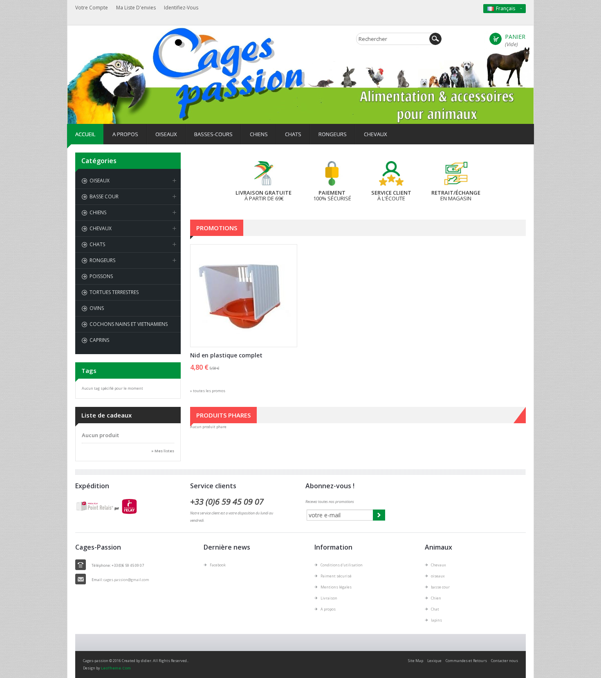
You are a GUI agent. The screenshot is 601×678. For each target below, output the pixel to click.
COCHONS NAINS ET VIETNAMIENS (129, 324)
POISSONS (101, 276)
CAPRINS (99, 340)
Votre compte (91, 7)
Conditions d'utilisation (342, 565)
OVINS (97, 308)
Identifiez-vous (181, 7)
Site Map (415, 660)
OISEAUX (100, 180)
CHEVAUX (101, 228)
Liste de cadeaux (106, 415)
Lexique (434, 660)
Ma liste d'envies (136, 7)
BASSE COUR (104, 196)
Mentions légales (336, 587)
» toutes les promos (207, 390)
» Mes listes (162, 450)
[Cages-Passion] (147, 50)
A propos (328, 609)
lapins (436, 620)
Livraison (329, 598)
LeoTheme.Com (116, 668)
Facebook (218, 565)
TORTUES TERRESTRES (114, 292)
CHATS (97, 244)
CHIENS (98, 212)
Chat (435, 609)
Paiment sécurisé (336, 576)
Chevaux (438, 565)
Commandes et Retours (466, 660)
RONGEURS (102, 260)
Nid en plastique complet (226, 355)
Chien (436, 598)
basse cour (440, 587)
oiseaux (438, 576)
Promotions (216, 228)
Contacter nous (504, 660)
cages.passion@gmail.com (126, 579)
